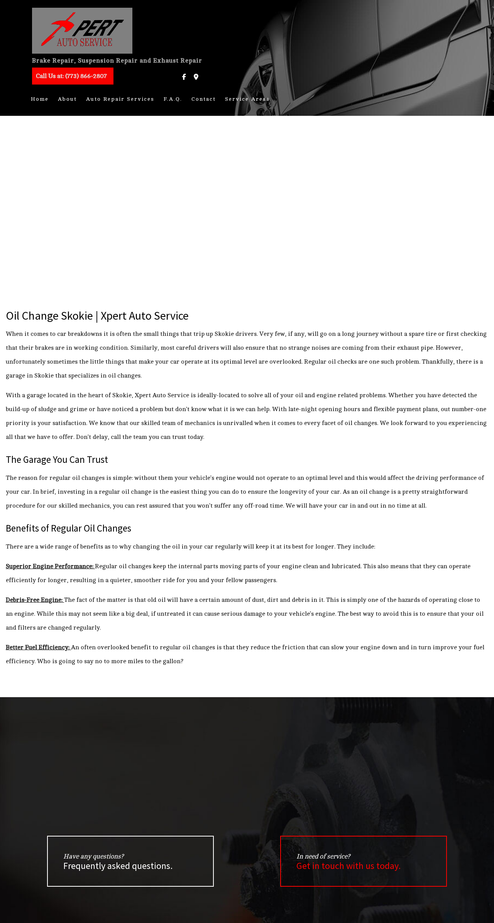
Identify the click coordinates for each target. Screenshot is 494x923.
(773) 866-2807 (71, 76)
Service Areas (247, 99)
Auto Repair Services (120, 99)
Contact (203, 99)
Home (40, 99)
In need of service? (348, 862)
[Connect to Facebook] (184, 77)
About (67, 99)
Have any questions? (118, 862)
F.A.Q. (173, 99)
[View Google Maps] (196, 77)
